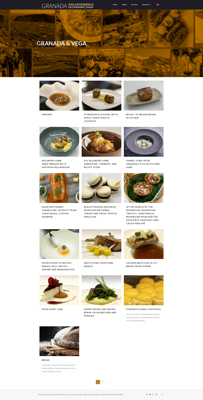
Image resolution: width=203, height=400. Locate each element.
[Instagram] (156, 394)
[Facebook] (147, 394)
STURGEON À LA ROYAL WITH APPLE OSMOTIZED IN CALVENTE (101, 117)
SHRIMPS (47, 114)
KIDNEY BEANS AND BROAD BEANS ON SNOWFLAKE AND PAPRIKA (100, 312)
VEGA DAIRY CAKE (52, 309)
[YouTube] (153, 394)
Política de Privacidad (114, 394)
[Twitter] (150, 394)
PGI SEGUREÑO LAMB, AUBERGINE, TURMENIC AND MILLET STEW (100, 163)
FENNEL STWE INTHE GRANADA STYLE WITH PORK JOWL (143, 163)
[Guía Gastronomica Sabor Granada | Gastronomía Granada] (68, 4)
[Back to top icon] (162, 394)
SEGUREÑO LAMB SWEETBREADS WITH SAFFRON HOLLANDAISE (56, 163)
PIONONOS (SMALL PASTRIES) (143, 309)
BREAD (46, 360)
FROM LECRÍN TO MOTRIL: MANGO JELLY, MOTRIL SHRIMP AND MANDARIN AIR (58, 266)
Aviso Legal (100, 394)
